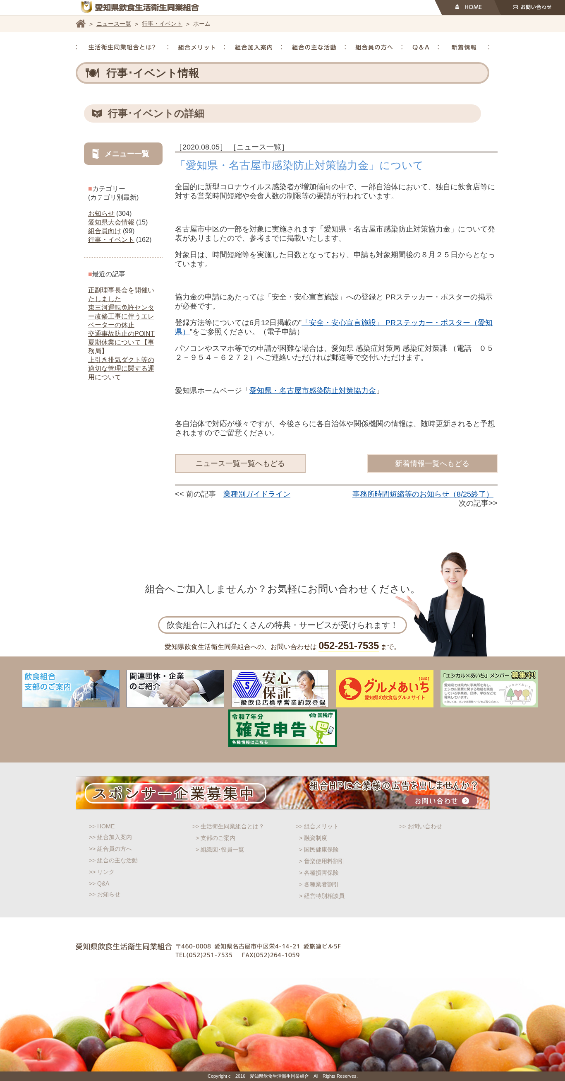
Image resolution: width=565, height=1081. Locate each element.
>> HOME (102, 826)
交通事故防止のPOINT (121, 333)
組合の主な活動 (314, 47)
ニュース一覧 (113, 23)
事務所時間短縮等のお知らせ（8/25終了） (422, 494)
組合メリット (196, 47)
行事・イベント (162, 23)
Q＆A (420, 47)
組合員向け (104, 230)
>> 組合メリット (317, 826)
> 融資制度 (313, 838)
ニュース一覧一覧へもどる (240, 463)
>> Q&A (99, 883)
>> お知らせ (104, 894)
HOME (467, 7)
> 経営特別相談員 (322, 896)
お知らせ (101, 213)
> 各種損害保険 (319, 872)
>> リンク (102, 872)
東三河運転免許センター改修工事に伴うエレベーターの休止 (121, 316)
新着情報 (464, 47)
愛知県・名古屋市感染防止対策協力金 (312, 390)
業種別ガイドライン (256, 494)
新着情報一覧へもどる (432, 463)
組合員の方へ (374, 47)
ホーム (81, 23)
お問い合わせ (529, 7)
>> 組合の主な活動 (113, 860)
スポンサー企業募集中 (283, 793)
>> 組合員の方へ (110, 848)
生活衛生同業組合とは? (122, 47)
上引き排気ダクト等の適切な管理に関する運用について (121, 368)
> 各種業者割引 (319, 884)
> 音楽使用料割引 (322, 861)
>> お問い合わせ (420, 826)
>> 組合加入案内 (110, 837)
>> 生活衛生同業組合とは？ (228, 826)
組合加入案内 (253, 47)
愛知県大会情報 (111, 222)
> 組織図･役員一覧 (220, 849)
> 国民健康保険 (319, 849)
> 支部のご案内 (215, 838)
